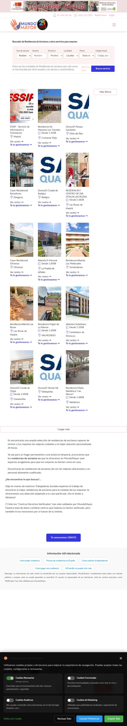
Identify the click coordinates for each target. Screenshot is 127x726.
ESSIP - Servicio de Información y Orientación (19, 130)
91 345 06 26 (64, 15)
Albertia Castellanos (76, 324)
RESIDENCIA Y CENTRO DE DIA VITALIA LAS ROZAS (76, 193)
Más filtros (105, 92)
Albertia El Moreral (47, 260)
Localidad (68, 51)
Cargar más (63, 429)
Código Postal (101, 51)
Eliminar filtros (86, 68)
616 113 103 (85, 15)
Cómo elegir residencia (29, 561)
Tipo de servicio (22, 51)
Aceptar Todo (113, 719)
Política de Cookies (13, 719)
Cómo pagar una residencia (47, 569)
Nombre (35, 51)
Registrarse (101, 15)
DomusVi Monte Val (48, 388)
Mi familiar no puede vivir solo (79, 569)
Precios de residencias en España (60, 561)
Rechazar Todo (64, 719)
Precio (82, 51)
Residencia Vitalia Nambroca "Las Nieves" (74, 391)
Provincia (52, 51)
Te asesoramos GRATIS (63, 537)
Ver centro (15, 142)
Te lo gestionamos (20, 145)
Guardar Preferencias (89, 719)
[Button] (112, 25)
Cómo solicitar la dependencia (95, 561)
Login (112, 15)
